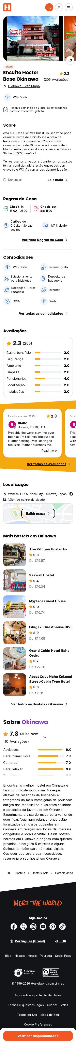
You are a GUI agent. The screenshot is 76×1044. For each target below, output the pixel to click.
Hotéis (32, 955)
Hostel (9, 66)
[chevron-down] (45, 737)
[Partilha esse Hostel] (70, 60)
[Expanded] (9, 873)
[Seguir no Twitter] (23, 926)
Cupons (52, 1005)
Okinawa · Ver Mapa (24, 86)
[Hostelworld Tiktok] (62, 926)
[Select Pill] (49, 7)
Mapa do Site (50, 1014)
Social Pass (63, 955)
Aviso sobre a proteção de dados (38, 995)
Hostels (20, 955)
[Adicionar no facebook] (14, 926)
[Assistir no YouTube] (43, 926)
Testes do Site (27, 1014)
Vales (64, 1005)
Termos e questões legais (26, 1005)
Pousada (46, 955)
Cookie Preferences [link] (38, 1024)
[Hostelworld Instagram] (33, 926)
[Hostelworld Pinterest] (52, 926)
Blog (8, 955)
